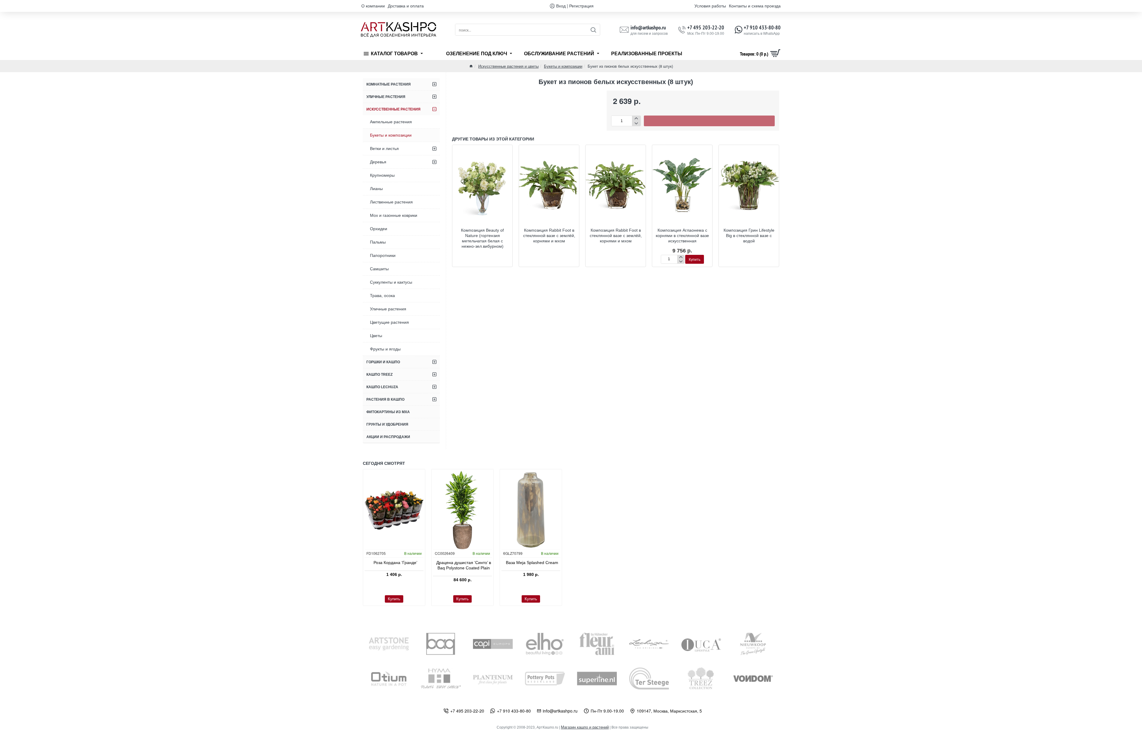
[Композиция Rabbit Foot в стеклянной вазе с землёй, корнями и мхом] (549, 185)
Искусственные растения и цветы (508, 66)
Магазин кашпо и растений (585, 727)
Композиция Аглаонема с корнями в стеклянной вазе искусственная (682, 235)
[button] (709, 121)
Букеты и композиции (563, 66)
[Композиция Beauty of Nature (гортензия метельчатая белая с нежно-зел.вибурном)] (482, 185)
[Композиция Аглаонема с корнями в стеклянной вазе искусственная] (682, 185)
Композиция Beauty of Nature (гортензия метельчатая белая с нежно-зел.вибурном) (482, 238)
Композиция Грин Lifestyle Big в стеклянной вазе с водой (749, 235)
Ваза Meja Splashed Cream (532, 562)
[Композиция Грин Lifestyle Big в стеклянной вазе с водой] (749, 185)
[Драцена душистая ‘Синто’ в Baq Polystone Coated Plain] (462, 510)
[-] (636, 123)
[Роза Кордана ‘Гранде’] (394, 510)
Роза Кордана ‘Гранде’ (395, 562)
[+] (636, 118)
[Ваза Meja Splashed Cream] (530, 510)
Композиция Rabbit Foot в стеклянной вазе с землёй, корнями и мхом (549, 235)
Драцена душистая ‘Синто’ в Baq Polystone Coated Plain (463, 565)
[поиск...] (593, 29)
